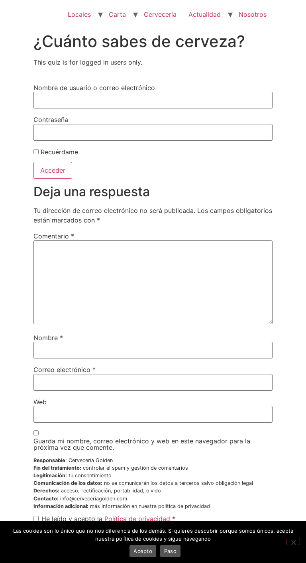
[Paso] (293, 541)
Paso (170, 551)
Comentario (53, 236)
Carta (117, 14)
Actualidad (204, 14)
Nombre (48, 338)
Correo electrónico (64, 369)
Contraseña (50, 119)
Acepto (142, 551)
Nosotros (253, 14)
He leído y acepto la (108, 519)
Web (40, 402)
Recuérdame (58, 152)
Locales (79, 14)
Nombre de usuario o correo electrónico (94, 88)
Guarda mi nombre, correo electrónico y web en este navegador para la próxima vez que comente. (141, 444)
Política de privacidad (137, 519)
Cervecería (160, 14)
